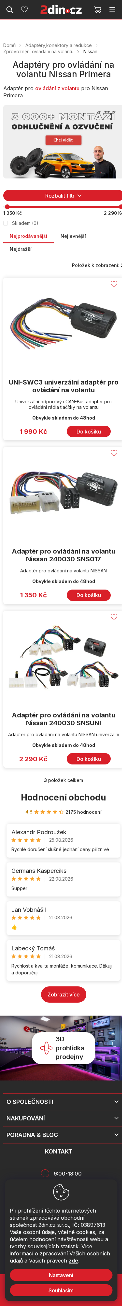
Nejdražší (21, 249)
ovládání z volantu (57, 88)
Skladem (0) (25, 223)
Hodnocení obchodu (63, 797)
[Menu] (112, 10)
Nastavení (61, 1275)
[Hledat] (9, 10)
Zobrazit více (64, 994)
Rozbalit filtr (60, 195)
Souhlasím (61, 1290)
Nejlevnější (73, 236)
